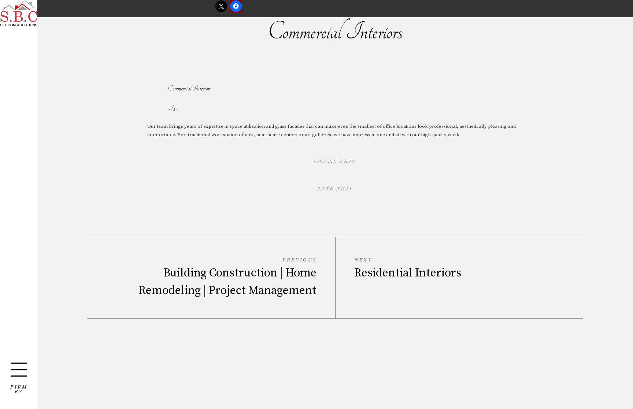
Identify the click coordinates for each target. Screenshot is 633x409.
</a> (173, 108)
